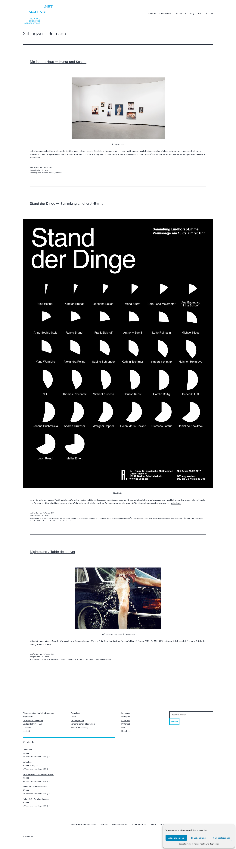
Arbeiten (152, 13)
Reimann (58, 173)
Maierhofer (128, 518)
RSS (123, 728)
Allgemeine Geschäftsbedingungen (38, 713)
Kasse (73, 717)
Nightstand (100, 659)
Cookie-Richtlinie (185, 844)
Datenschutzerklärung (200, 844)
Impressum (214, 844)
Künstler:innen (166, 13)
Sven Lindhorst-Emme (51, 521)
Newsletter (126, 731)
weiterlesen (35, 158)
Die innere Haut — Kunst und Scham (58, 62)
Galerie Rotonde (60, 659)
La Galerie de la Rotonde (75, 659)
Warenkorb (75, 713)
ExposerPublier (49, 659)
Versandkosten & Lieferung (83, 724)
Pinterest (125, 720)
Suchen (174, 721)
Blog (192, 13)
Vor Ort (179, 13)
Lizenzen (27, 728)
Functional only (198, 838)
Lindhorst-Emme (94, 518)
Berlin (46, 518)
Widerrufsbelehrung (79, 728)
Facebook (125, 713)
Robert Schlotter (153, 518)
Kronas (79, 518)
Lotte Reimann (49, 173)
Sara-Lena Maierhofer (178, 518)
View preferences (221, 838)
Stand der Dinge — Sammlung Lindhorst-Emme (67, 204)
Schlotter (33, 521)
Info (199, 13)
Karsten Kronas (59, 518)
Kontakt (26, 731)
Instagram (126, 717)
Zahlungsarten (77, 720)
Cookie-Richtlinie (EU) (32, 724)
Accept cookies (176, 838)
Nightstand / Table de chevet (52, 552)
